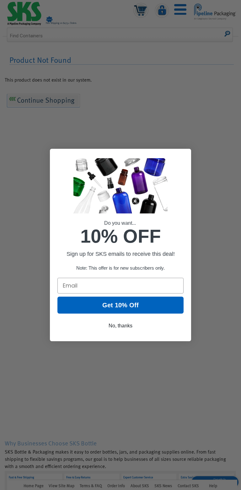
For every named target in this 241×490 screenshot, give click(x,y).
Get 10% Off (120, 305)
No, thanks (120, 325)
